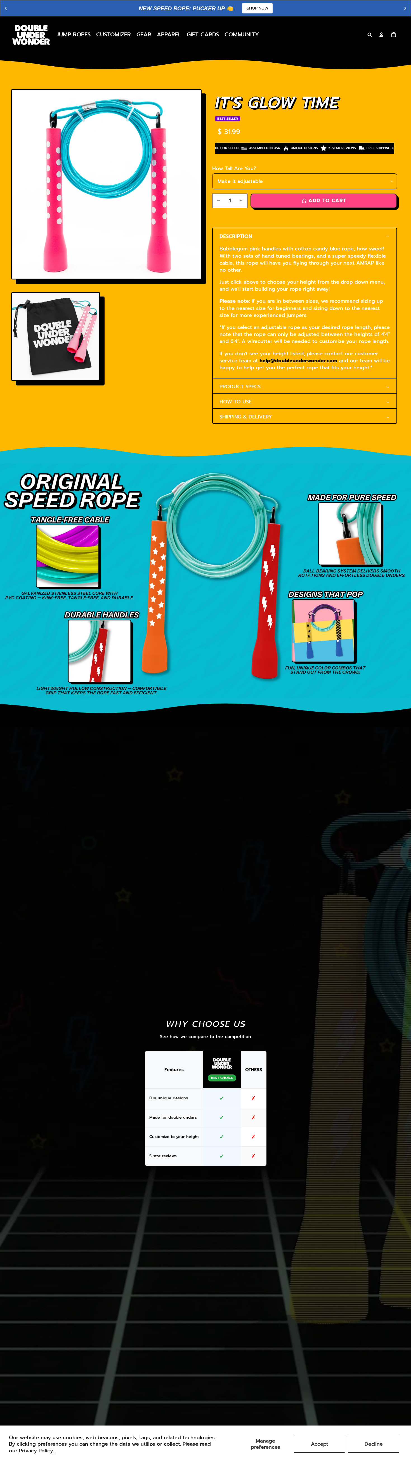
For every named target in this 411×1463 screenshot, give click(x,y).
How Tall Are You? (234, 168)
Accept (319, 1444)
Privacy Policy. (36, 1451)
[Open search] (369, 35)
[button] (304, 235)
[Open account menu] (381, 35)
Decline (374, 1444)
